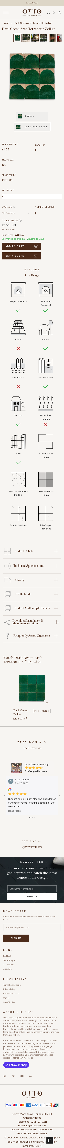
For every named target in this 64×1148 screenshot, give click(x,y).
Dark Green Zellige (20, 712)
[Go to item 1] (17, 38)
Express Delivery (32, 3)
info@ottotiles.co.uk (35, 1125)
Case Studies (9, 1002)
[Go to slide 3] (34, 817)
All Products (8, 964)
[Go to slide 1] (29, 817)
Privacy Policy (9, 989)
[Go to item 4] (44, 38)
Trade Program (10, 960)
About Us (7, 969)
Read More (14, 810)
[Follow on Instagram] (5, 1076)
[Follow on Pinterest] (13, 1076)
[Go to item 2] (26, 38)
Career (6, 997)
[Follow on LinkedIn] (30, 1076)
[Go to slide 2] (32, 817)
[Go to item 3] (35, 38)
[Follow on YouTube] (22, 1076)
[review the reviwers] (9, 789)
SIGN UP (31, 896)
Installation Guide (11, 993)
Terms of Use (24, 1133)
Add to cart (14, 246)
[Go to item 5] (52, 38)
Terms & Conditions (12, 985)
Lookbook (7, 956)
